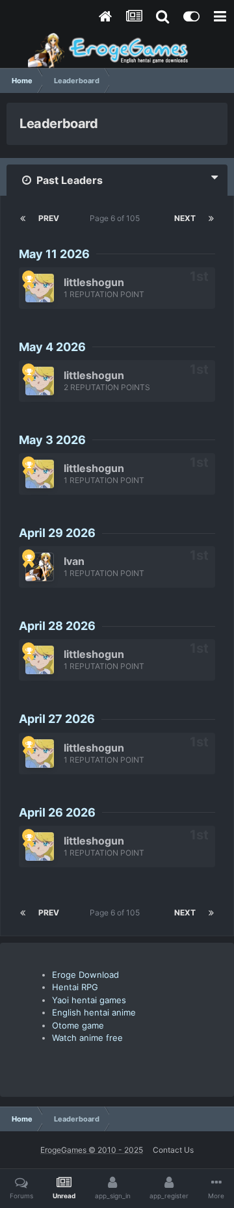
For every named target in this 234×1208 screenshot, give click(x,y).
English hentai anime (94, 1012)
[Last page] (211, 218)
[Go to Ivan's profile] (39, 567)
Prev (48, 218)
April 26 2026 (57, 812)
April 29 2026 (57, 533)
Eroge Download (85, 974)
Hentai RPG (75, 987)
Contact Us (173, 1150)
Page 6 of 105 (117, 218)
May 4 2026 (52, 347)
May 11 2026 (54, 254)
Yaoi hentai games (89, 1000)
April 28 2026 (57, 626)
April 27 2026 (57, 719)
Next (185, 218)
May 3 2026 (52, 440)
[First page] (23, 218)
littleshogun (94, 282)
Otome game (78, 1025)
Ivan (74, 561)
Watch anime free (87, 1037)
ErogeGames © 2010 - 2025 (91, 1150)
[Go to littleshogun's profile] (39, 288)
